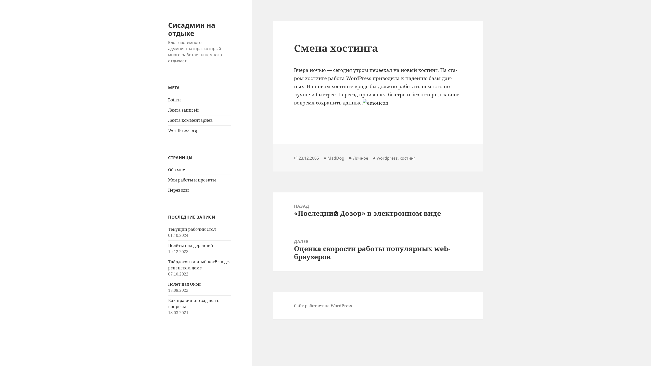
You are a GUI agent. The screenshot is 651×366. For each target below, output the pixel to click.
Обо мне (176, 170)
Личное (360, 158)
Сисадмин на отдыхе (191, 29)
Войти (174, 100)
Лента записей (183, 110)
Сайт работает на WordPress (323, 306)
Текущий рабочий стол (192, 229)
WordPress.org (182, 130)
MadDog (336, 158)
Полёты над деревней (190, 245)
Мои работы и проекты (192, 180)
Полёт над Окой (184, 284)
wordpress (387, 158)
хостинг (407, 158)
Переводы (178, 190)
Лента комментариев (190, 120)
